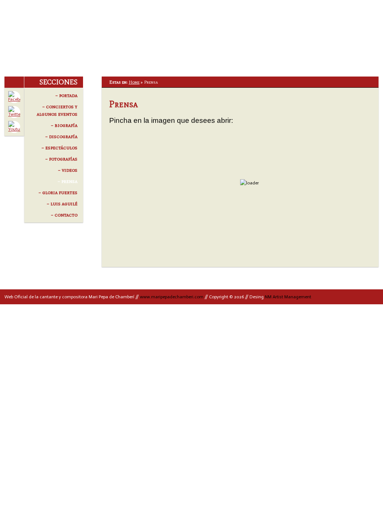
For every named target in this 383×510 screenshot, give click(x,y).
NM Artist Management (288, 296)
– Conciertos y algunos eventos (57, 110)
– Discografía (61, 136)
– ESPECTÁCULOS (59, 147)
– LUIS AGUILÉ (61, 203)
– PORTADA (66, 95)
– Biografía (63, 125)
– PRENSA (67, 181)
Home (134, 82)
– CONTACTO (63, 215)
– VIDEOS (67, 170)
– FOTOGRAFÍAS (61, 159)
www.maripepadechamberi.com (171, 296)
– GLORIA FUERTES (57, 192)
